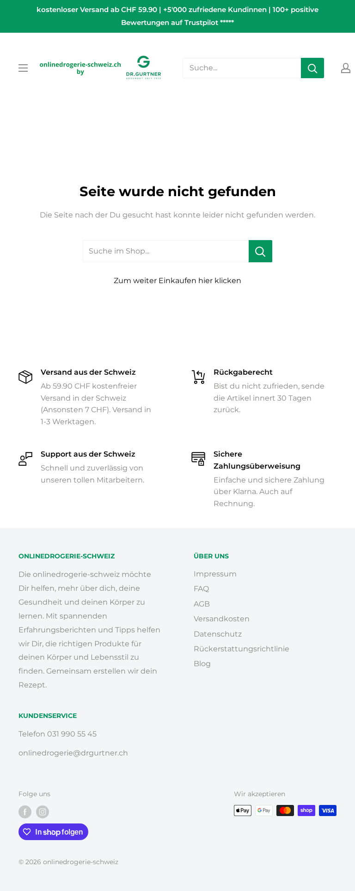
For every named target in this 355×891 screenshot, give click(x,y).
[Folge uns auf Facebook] (24, 811)
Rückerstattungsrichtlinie (241, 648)
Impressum (215, 573)
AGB (202, 604)
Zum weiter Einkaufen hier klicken (177, 280)
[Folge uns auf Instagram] (42, 811)
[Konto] (345, 68)
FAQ (201, 588)
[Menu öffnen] (23, 68)
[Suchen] (312, 68)
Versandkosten (222, 618)
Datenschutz (218, 634)
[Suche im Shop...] (260, 251)
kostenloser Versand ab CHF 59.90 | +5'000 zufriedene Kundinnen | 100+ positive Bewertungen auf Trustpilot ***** (177, 16)
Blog (202, 663)
